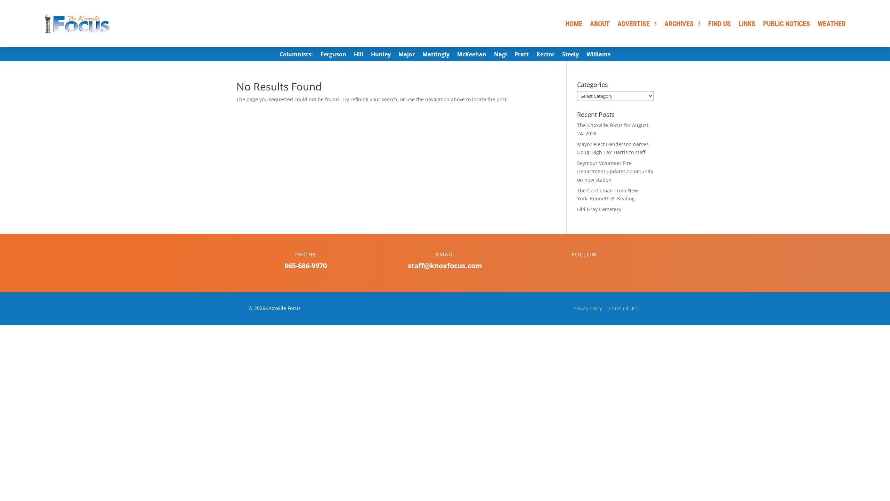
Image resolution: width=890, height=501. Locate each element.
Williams (598, 55)
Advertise (633, 23)
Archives (679, 23)
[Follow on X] (591, 266)
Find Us (719, 23)
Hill (358, 55)
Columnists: (296, 55)
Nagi (500, 55)
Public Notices (786, 23)
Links (746, 23)
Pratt (522, 55)
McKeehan (471, 55)
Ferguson (333, 55)
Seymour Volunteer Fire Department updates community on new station (615, 171)
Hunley (381, 55)
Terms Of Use (623, 308)
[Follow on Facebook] (577, 266)
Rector (545, 55)
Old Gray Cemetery (599, 209)
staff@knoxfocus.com (445, 265)
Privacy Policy (588, 308)
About (600, 23)
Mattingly (436, 55)
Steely (570, 55)
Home (573, 23)
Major (406, 55)
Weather (832, 23)
